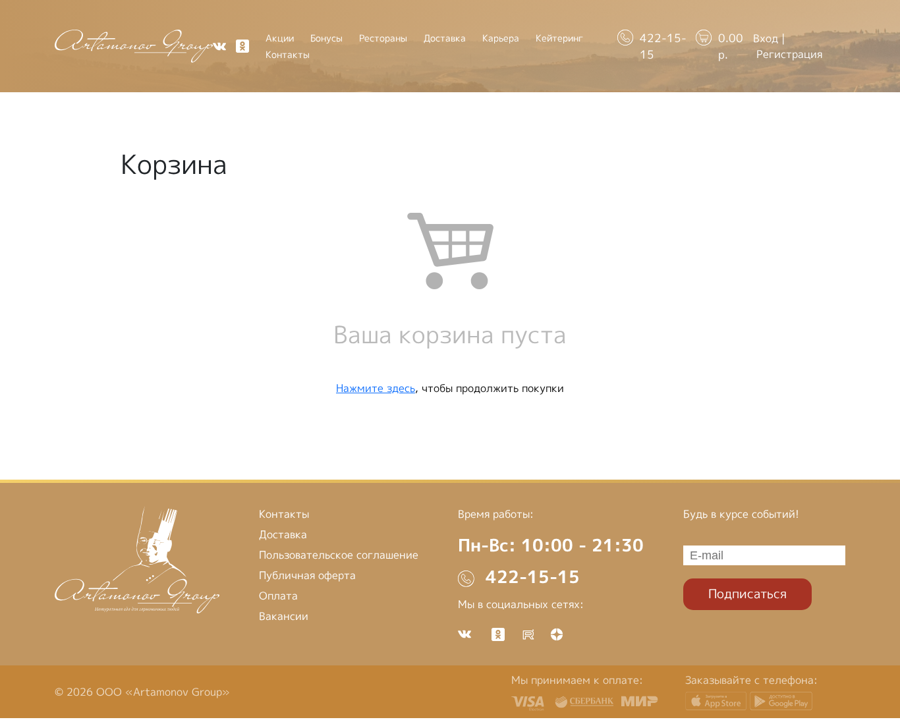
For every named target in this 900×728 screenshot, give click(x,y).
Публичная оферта (307, 575)
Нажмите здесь (375, 388)
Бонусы (326, 38)
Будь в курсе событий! (741, 514)
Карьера (500, 38)
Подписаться (747, 593)
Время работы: (496, 514)
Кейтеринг (559, 38)
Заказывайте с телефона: (751, 680)
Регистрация (789, 54)
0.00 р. (730, 46)
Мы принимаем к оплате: (577, 680)
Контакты (288, 54)
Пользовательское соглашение (338, 554)
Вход (765, 38)
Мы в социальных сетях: (521, 604)
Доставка (445, 38)
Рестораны (383, 38)
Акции (280, 38)
